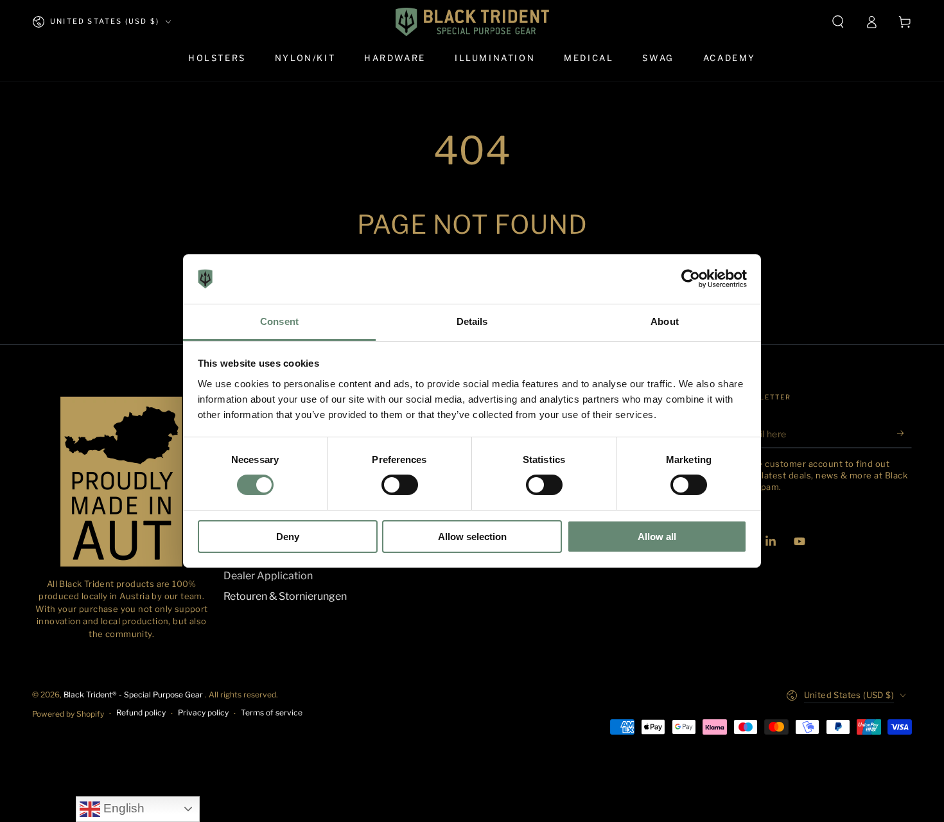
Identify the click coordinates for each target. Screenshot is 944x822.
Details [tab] (472, 321)
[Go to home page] (472, 22)
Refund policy (141, 712)
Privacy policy (203, 712)
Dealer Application (268, 576)
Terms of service (271, 712)
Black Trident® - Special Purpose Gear (134, 694)
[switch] (399, 485)
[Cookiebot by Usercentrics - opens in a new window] (690, 278)
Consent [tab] (279, 321)
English (122, 808)
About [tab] (665, 321)
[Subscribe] (904, 433)
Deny (287, 536)
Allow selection (472, 536)
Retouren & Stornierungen (285, 596)
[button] (838, 22)
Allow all (657, 536)
